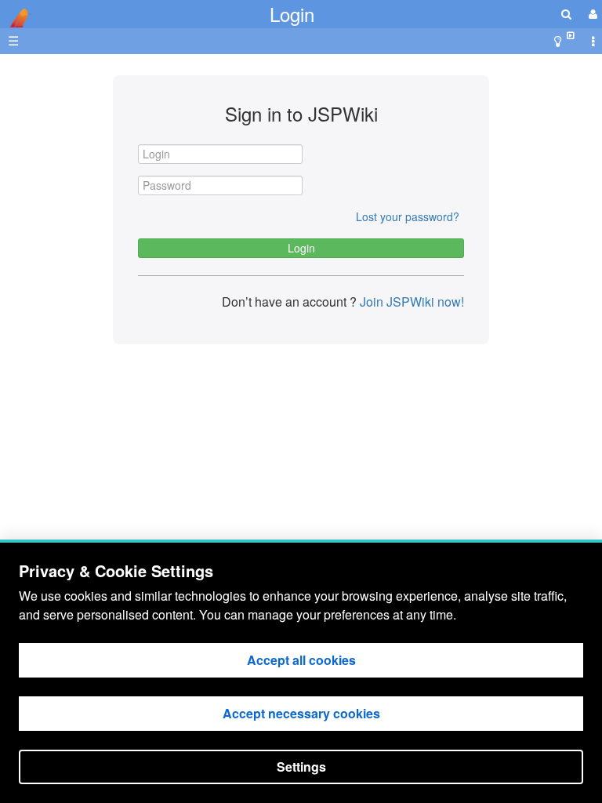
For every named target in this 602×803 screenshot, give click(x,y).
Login (292, 13)
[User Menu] (591, 13)
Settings (301, 767)
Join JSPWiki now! (410, 301)
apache (15, 18)
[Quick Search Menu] (566, 13)
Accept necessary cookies (301, 713)
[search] (566, 13)
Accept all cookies (301, 660)
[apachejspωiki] (15, 13)
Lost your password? (407, 216)
